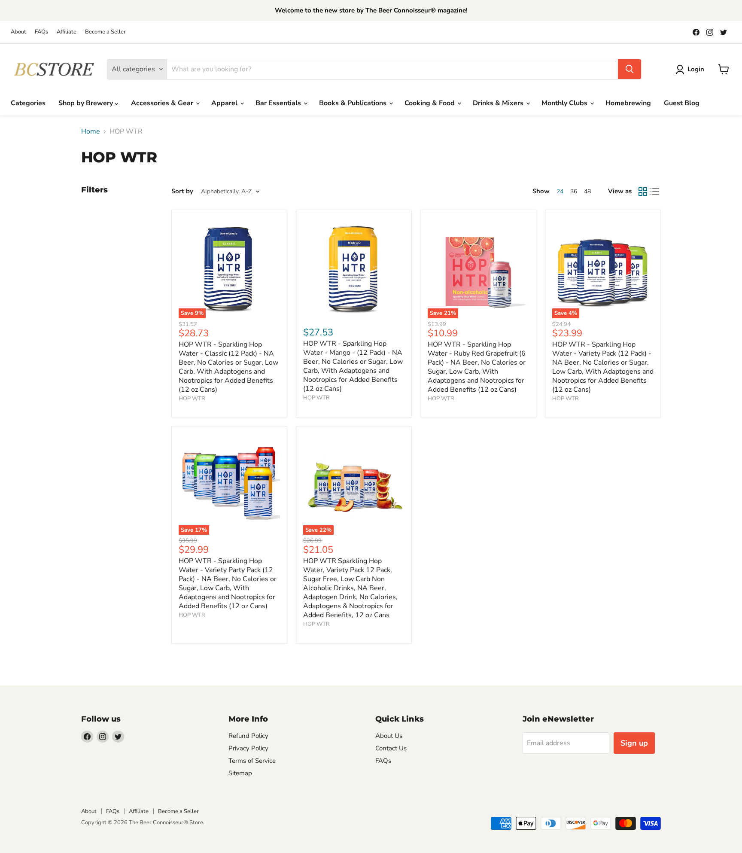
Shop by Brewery (86, 103)
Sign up (634, 743)
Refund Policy (248, 735)
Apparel (225, 103)
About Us (388, 735)
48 (587, 191)
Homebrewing (628, 103)
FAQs (41, 32)
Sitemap (240, 773)
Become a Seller (105, 32)
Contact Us (391, 748)
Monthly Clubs (565, 103)
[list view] (655, 192)
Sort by (182, 191)
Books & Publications (353, 103)
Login (695, 69)
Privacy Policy (248, 748)
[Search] (629, 69)
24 (559, 191)
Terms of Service (252, 760)
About (18, 32)
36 (573, 191)
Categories (28, 103)
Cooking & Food (430, 103)
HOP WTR (192, 398)
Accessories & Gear (163, 103)
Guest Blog (681, 103)
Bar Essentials (279, 103)
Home (90, 131)
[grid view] (643, 192)
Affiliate (66, 32)
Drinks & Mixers (499, 103)
